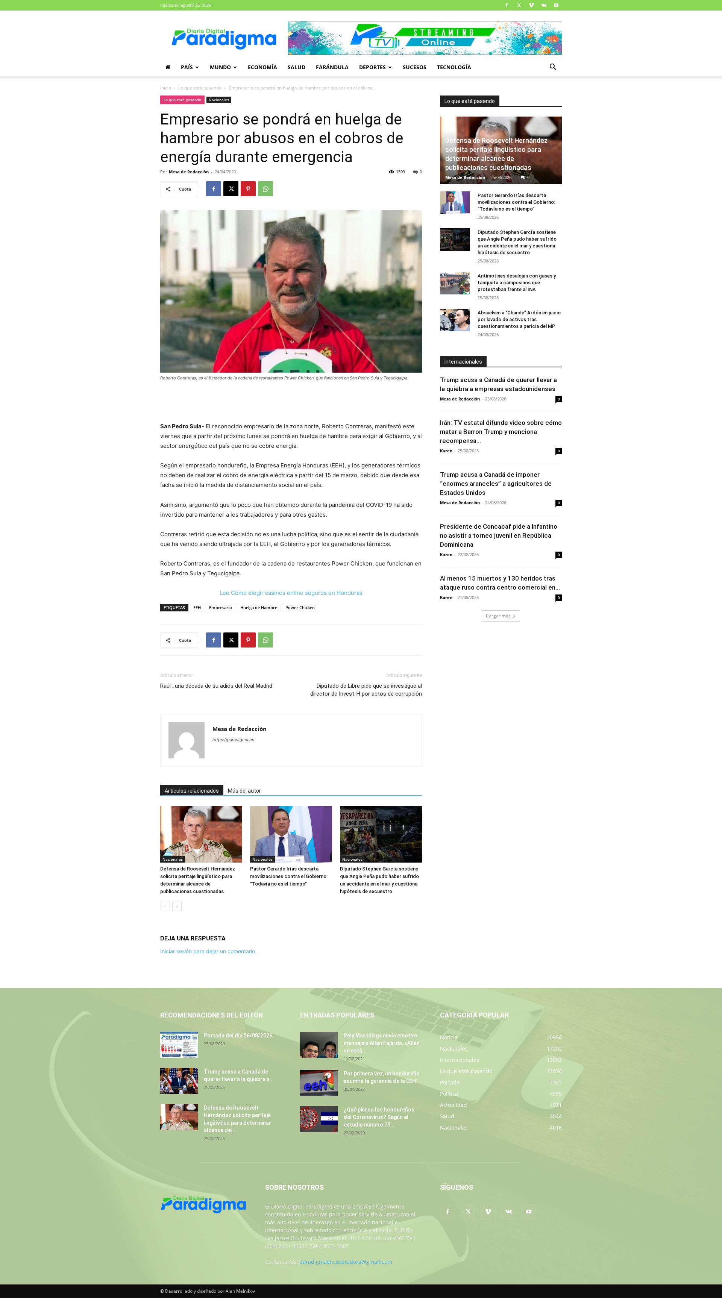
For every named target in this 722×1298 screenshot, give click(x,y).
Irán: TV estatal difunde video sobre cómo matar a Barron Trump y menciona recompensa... (501, 431)
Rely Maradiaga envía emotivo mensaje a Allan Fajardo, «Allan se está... (382, 1043)
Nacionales (219, 99)
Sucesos (414, 67)
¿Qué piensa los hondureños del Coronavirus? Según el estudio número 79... (379, 1117)
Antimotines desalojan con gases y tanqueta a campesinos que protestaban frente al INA (517, 282)
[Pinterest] (248, 188)
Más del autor (244, 791)
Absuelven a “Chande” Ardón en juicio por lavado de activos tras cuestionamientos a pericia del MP (519, 319)
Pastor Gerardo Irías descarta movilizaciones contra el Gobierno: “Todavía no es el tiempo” (289, 876)
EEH (197, 607)
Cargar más (498, 616)
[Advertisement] (291, 402)
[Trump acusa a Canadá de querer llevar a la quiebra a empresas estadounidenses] (179, 1081)
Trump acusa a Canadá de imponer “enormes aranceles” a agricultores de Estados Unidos (496, 483)
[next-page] (177, 906)
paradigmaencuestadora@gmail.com (345, 1261)
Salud (296, 67)
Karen (446, 450)
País (187, 67)
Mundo (220, 67)
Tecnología (454, 67)
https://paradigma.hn (233, 739)
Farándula (332, 67)
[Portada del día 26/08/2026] (179, 1045)
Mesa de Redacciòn (189, 171)
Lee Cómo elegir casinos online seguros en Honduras (291, 592)
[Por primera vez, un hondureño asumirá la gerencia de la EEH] (319, 1083)
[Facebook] (506, 5)
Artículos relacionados (192, 791)
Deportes (372, 67)
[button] (553, 67)
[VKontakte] (543, 5)
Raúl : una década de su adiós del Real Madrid (216, 685)
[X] (519, 5)
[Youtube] (556, 5)
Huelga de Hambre (258, 607)
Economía (262, 67)
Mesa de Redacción (465, 177)
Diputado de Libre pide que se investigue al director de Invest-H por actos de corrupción (366, 689)
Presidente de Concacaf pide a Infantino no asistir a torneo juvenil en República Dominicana (498, 535)
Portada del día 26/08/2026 (238, 1036)
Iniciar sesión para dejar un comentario (207, 951)
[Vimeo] (531, 5)
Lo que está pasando (199, 88)
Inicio (165, 88)
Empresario (220, 607)
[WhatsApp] (265, 188)
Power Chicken (300, 607)
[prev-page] (165, 906)
